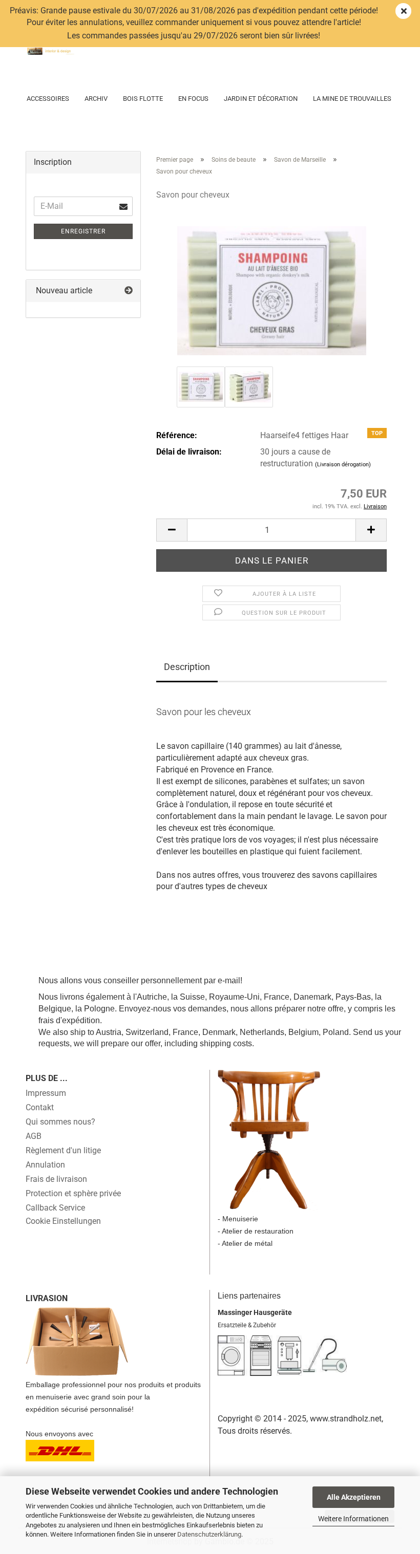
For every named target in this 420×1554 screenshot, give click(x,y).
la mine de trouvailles (352, 98)
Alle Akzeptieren (354, 1497)
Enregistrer (83, 231)
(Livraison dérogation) (343, 464)
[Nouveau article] (128, 291)
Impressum (46, 1093)
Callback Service (55, 1208)
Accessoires (48, 98)
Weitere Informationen (353, 1519)
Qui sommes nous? (60, 1122)
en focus (193, 98)
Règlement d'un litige (63, 1150)
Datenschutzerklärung (209, 1534)
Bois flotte (143, 98)
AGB (33, 1136)
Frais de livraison (56, 1179)
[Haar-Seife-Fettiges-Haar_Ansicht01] (271, 286)
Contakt (40, 1107)
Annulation (45, 1165)
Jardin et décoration (261, 98)
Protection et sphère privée (73, 1193)
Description (187, 666)
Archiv (96, 98)
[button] (171, 530)
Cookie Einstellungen (63, 1221)
